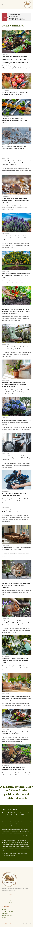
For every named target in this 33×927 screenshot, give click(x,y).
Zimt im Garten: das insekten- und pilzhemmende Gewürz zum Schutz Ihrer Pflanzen (14, 120)
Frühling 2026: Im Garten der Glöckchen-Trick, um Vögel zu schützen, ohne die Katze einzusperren (16, 585)
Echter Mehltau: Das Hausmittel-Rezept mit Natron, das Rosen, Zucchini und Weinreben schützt (15, 660)
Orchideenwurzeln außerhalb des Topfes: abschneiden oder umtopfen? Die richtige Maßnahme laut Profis (14, 384)
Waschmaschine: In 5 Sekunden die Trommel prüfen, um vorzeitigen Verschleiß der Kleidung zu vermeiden (16, 457)
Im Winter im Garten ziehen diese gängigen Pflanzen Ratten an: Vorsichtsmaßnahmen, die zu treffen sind (16, 200)
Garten (10, 898)
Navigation (4, 909)
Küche (10, 902)
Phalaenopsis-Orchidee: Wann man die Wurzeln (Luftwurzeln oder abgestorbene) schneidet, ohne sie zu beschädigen (16, 698)
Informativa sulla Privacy (8, 911)
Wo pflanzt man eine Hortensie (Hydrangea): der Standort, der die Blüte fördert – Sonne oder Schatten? (16, 422)
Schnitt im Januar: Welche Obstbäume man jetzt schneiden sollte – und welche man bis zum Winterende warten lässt (16, 162)
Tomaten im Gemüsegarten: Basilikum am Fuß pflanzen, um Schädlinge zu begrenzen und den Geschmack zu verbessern (16, 311)
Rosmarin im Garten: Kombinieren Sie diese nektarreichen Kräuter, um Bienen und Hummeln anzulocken (16, 238)
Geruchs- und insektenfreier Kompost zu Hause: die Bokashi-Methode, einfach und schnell (16, 60)
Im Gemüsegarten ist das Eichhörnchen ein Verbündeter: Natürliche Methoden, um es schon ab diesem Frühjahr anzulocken (16, 623)
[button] (28, 17)
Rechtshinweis (5, 913)
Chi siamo (4, 917)
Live (10, 896)
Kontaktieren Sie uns (7, 915)
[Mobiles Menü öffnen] (2, 4)
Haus (10, 900)
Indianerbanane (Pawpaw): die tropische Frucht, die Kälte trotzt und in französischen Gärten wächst (16, 275)
